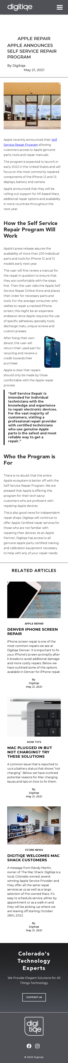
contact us (34, 997)
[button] (58, 7)
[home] (20, 7)
